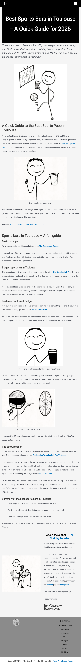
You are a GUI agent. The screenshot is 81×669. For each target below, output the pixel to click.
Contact (64, 648)
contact (50, 584)
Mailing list (64, 641)
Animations (65, 633)
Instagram (64, 584)
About (65, 644)
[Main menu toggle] (75, 3)
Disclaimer (64, 652)
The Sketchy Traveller (61, 536)
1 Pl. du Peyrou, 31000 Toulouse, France (26, 224)
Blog (64, 637)
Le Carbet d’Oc (45, 473)
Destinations (65, 629)
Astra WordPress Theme (63, 661)
